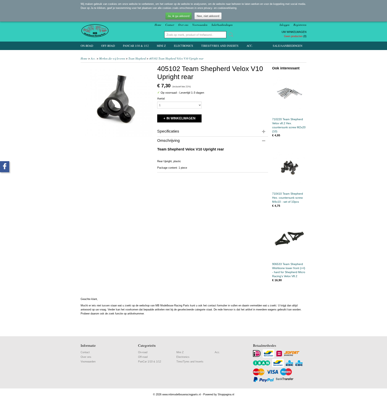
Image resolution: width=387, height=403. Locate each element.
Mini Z (161, 46)
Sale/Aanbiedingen (222, 25)
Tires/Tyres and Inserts (219, 46)
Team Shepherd (137, 58)
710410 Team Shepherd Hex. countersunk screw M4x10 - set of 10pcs (287, 197)
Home (158, 25)
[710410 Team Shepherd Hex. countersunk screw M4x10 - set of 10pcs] (289, 168)
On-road (87, 46)
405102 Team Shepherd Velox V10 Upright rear (176, 58)
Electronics (183, 46)
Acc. (250, 46)
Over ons (183, 25)
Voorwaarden (199, 25)
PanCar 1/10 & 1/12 (136, 46)
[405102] (117, 101)
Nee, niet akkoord (208, 16)
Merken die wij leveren (112, 58)
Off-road (108, 46)
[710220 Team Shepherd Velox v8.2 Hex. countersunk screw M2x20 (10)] (289, 93)
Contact (169, 25)
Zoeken (230, 35)
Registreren (299, 25)
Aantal (161, 98)
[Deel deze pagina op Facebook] (4, 166)
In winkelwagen (181, 118)
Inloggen (284, 25)
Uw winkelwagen (294, 31)
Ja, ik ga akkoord (178, 16)
